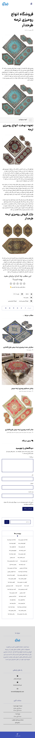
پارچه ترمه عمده (11, 607)
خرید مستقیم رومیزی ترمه (12, 561)
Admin (27, 294)
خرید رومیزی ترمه (23, 561)
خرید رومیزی (12, 557)
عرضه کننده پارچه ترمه (22, 571)
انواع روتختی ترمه (21, 543)
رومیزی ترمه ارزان (12, 564)
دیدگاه (31, 457)
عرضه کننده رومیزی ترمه (12, 568)
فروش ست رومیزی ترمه (22, 582)
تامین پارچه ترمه (22, 550)
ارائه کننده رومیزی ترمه (22, 540)
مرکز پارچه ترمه (13, 603)
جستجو (7, 522)
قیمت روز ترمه (18, 586)
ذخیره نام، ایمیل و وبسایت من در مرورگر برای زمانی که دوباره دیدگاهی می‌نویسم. (18, 503)
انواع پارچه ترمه (12, 543)
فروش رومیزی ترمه (12, 579)
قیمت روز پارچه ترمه (11, 589)
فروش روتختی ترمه (22, 579)
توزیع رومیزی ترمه (12, 550)
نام (32, 475)
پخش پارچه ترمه (11, 614)
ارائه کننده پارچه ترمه (11, 540)
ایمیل (31, 483)
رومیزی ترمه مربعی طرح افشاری (13, 432)
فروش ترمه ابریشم (11, 575)
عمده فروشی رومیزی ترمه (22, 575)
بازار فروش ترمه (13, 547)
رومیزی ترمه (26, 297)
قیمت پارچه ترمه (22, 596)
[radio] (24, 284)
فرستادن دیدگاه (28, 509)
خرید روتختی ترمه (21, 557)
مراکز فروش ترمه (21, 600)
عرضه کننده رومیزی (23, 568)
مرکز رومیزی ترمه (21, 603)
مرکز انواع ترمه (13, 600)
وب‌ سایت (30, 492)
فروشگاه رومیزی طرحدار (23, 301)
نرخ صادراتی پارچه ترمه (21, 607)
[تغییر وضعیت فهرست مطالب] (30, 120)
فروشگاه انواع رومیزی (12, 301)
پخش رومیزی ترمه (12, 610)
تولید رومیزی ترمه (21, 554)
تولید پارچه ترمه (12, 554)
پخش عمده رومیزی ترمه (22, 614)
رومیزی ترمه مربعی (22, 391)
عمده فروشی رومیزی (12, 571)
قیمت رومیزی (22, 593)
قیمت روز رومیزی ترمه (22, 589)
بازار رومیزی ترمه (22, 547)
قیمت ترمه (26, 586)
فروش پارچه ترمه (11, 582)
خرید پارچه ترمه (22, 564)
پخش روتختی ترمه (22, 610)
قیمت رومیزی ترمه (13, 593)
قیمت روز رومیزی (9, 586)
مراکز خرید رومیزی (12, 596)
